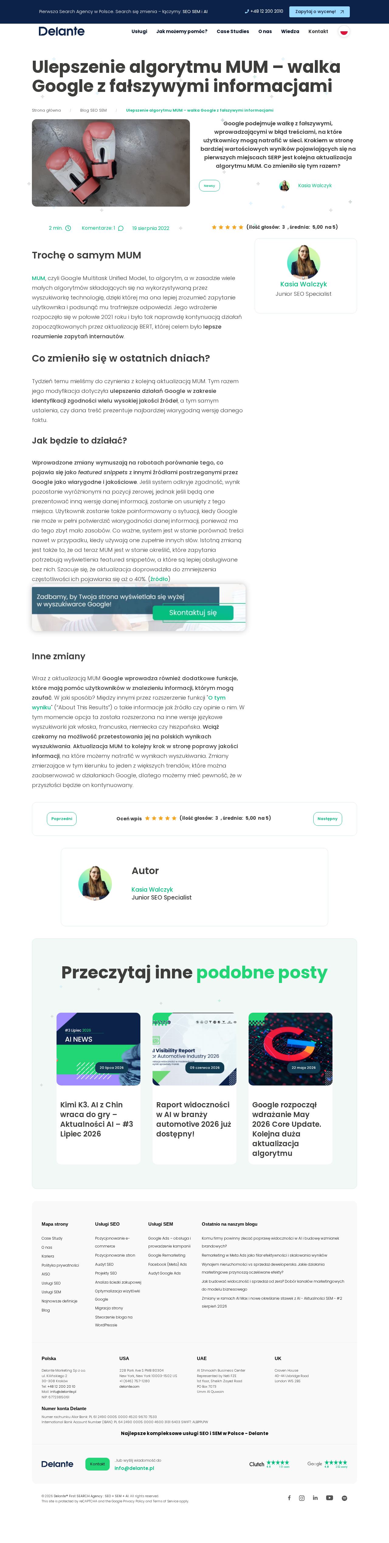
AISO (46, 1274)
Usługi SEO (51, 1283)
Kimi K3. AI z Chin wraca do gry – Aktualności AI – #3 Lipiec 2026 (96, 1119)
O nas (265, 31)
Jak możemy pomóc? (182, 31)
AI (206, 11)
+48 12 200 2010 (266, 11)
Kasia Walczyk (303, 284)
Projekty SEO (106, 1273)
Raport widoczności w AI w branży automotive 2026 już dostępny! (193, 1119)
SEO (187, 11)
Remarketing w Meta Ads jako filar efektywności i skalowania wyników (264, 1255)
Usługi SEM (51, 1292)
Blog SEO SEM (93, 110)
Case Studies (233, 31)
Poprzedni (61, 818)
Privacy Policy (134, 1501)
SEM (196, 11)
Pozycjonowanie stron (115, 1255)
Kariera (48, 1256)
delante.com (129, 1386)
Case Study (52, 1238)
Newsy (209, 185)
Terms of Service (165, 1501)
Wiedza (290, 31)
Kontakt (318, 31)
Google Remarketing (166, 1255)
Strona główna (46, 110)
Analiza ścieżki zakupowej (118, 1282)
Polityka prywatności (60, 1265)
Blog (46, 1310)
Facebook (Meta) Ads (167, 1264)
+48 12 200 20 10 (61, 1386)
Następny (328, 818)
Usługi (139, 31)
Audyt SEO (104, 1264)
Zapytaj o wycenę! (315, 11)
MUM (38, 278)
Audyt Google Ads (164, 1273)
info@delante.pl (63, 1391)
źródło (159, 579)
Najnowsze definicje (59, 1301)
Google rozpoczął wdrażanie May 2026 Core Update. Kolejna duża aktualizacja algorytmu (286, 1129)
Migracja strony (109, 1308)
